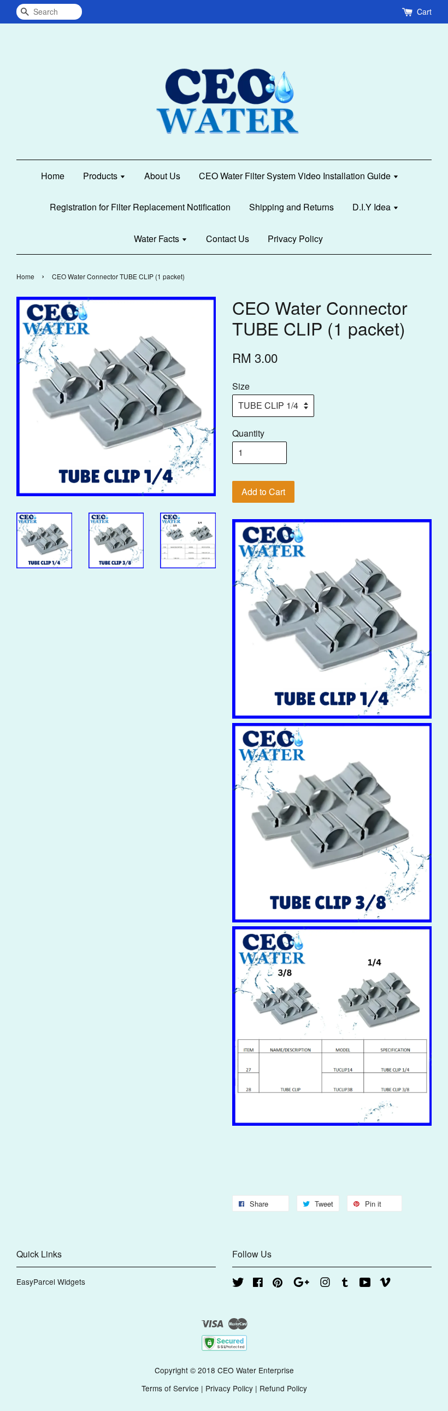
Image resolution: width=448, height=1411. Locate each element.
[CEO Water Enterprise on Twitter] (238, 1283)
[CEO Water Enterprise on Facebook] (258, 1283)
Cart (424, 11)
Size (241, 386)
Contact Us (227, 238)
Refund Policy (283, 1388)
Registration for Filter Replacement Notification (140, 207)
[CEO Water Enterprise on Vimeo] (385, 1283)
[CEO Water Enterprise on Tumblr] (345, 1283)
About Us (162, 175)
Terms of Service (170, 1388)
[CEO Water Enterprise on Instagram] (325, 1283)
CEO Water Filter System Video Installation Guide (296, 175)
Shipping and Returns (291, 207)
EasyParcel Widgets (50, 1281)
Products (101, 175)
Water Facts (157, 238)
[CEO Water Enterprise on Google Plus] (301, 1283)
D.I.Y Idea (372, 207)
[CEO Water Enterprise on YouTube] (365, 1283)
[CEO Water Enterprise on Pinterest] (278, 1283)
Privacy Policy (295, 238)
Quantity (248, 433)
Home (52, 175)
